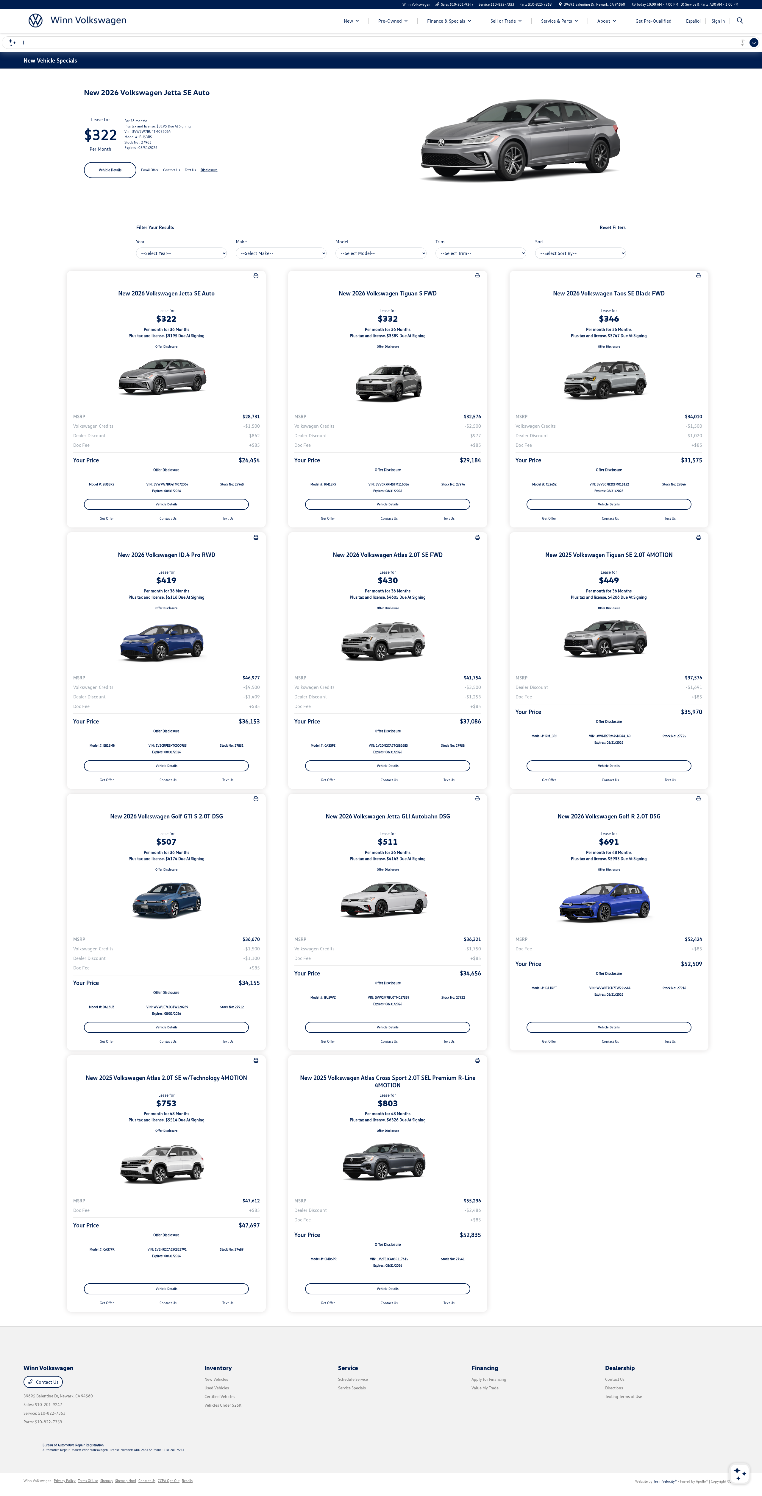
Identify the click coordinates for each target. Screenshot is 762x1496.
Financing (484, 1367)
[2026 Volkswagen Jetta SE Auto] (166, 378)
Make (241, 242)
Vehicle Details (110, 170)
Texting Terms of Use (623, 1396)
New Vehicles (216, 1379)
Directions (614, 1387)
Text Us (227, 518)
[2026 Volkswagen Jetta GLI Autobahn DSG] (387, 901)
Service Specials (352, 1387)
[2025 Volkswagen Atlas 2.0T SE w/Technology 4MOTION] (166, 1163)
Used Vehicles (216, 1387)
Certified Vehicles (219, 1396)
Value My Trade (485, 1387)
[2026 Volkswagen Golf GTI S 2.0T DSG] (166, 901)
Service (348, 1367)
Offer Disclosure (166, 346)
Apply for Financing (488, 1379)
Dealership (620, 1367)
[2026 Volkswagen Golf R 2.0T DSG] (609, 901)
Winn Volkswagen (37, 1480)
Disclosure (209, 169)
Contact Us (47, 1382)
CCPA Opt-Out (168, 1480)
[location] (560, 4)
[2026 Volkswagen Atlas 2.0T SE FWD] (387, 640)
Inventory (218, 1367)
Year (140, 242)
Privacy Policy (65, 1480)
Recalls (187, 1480)
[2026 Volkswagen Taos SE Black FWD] (609, 378)
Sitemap (106, 1480)
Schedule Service (353, 1379)
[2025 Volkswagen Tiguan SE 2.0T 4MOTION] (609, 640)
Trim (440, 242)
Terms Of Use (88, 1480)
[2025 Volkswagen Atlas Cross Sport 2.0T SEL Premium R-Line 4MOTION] (387, 1163)
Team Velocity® (665, 1481)
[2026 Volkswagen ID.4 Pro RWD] (166, 640)
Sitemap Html (125, 1480)
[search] (740, 21)
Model (341, 242)
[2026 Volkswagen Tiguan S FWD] (387, 378)
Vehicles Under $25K (222, 1405)
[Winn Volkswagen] (75, 20)
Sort (539, 242)
